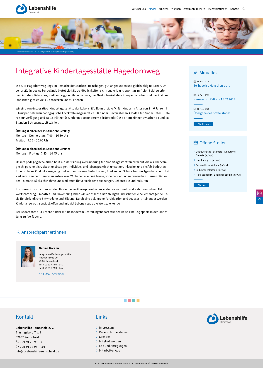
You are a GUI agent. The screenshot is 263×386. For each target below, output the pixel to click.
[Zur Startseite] (36, 9)
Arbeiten (164, 9)
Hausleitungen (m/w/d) (208, 160)
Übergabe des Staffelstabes (212, 113)
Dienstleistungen (217, 9)
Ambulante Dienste (194, 9)
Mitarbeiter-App (109, 350)
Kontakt (234, 9)
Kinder (152, 9)
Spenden (105, 337)
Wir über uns (139, 9)
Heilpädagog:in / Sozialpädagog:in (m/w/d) (218, 174)
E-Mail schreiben (54, 274)
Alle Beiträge (204, 124)
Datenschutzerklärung (113, 332)
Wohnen (176, 9)
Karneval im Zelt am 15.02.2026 (214, 99)
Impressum (106, 328)
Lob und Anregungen (113, 346)
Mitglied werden (110, 341)
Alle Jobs (202, 185)
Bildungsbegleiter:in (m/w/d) (211, 169)
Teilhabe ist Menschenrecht (212, 86)
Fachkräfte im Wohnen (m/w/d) (212, 165)
